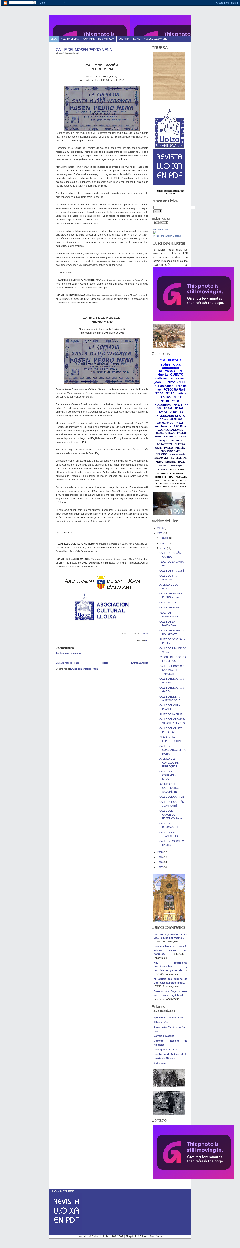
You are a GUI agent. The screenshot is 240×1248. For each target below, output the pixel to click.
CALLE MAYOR (168, 602)
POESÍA (180, 448)
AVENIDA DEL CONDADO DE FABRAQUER (168, 762)
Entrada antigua (139, 663)
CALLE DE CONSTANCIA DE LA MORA (172, 750)
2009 (160, 857)
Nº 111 (178, 397)
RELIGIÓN (161, 454)
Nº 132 (158, 481)
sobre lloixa (170, 364)
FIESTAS (164, 397)
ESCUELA (180, 426)
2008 (160, 862)
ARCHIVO (176, 440)
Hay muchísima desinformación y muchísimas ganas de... (170, 966)
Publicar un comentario (68, 653)
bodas (166, 486)
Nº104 (163, 412)
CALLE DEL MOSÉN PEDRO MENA (84, 50)
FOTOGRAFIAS (174, 389)
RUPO (157, 486)
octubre (164, 537)
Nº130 (167, 481)
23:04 (145, 634)
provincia (162, 469)
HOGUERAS (162, 404)
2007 (160, 867)
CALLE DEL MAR (169, 607)
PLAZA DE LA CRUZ (170, 714)
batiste (181, 393)
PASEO (168, 448)
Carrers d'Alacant (164, 1036)
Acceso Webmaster (156, 39)
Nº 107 (168, 408)
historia (175, 360)
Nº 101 (164, 418)
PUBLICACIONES (170, 451)
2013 (160, 528)
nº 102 (176, 400)
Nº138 (175, 481)
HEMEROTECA (165, 432)
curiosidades (164, 385)
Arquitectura (163, 426)
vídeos (183, 486)
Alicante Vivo (161, 458)
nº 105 (173, 412)
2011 (160, 533)
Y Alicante (160, 1063)
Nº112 (170, 393)
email (136, 39)
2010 (160, 852)
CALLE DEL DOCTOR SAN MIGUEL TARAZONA (171, 670)
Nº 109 (179, 408)
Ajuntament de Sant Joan (99, 39)
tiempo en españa (164, 190)
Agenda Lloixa (70, 39)
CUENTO (176, 374)
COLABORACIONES (170, 429)
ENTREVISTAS (179, 458)
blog (54, 39)
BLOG (173, 470)
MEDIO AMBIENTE (166, 461)
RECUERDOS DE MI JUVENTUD (170, 483)
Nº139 (183, 481)
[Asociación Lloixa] (154, 233)
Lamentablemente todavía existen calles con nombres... (170, 950)
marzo (164, 543)
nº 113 (179, 422)
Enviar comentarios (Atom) (84, 669)
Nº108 (159, 393)
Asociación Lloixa (161, 229)
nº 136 (174, 486)
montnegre (176, 465)
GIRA (171, 477)
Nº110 (165, 400)
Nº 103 (178, 404)
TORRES (163, 465)
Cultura (123, 39)
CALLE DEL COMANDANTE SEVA (169, 775)
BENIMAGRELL (174, 382)
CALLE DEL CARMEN (171, 796)
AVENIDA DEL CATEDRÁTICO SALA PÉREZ (169, 788)
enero (163, 548)
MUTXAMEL (181, 477)
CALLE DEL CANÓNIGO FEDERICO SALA (170, 814)
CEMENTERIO (176, 473)
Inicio (105, 663)
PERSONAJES (170, 371)
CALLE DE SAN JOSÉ (171, 570)
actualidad (170, 368)
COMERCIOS (160, 477)
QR (146, 641)
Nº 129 (181, 461)
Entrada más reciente (67, 663)
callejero (161, 378)
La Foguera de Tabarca (167, 1049)
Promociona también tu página (167, 236)
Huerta (163, 374)
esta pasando (177, 454)
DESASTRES (164, 444)
